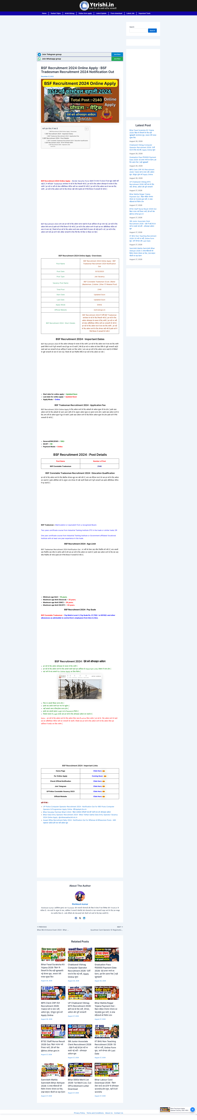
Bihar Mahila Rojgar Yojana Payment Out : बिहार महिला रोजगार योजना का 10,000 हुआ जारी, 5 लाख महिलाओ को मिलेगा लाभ (106, 1009)
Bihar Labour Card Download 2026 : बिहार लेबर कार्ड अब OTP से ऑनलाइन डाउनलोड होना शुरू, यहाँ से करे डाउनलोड (107, 1085)
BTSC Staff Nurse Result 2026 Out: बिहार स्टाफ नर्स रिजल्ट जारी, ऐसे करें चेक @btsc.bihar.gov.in (143, 211)
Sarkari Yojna (56, 13)
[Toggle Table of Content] (85, 129)
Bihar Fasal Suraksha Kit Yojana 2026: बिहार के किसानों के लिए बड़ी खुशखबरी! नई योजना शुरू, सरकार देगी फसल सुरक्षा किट (53, 970)
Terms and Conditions (95, 1113)
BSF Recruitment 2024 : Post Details (56, 138)
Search (131, 27)
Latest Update (101, 13)
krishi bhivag (69, 13)
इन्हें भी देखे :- (53, 146)
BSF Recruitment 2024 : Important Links (60, 144)
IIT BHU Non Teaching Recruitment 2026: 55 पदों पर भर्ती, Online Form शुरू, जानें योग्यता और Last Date (105, 1047)
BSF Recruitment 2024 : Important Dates (59, 134)
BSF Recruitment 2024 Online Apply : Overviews (63, 131)
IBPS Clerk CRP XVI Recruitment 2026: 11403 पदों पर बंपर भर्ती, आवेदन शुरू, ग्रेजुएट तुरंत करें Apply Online (52, 1009)
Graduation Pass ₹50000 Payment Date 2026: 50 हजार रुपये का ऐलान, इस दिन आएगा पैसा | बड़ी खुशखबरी (106, 970)
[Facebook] (76, 918)
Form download (116, 13)
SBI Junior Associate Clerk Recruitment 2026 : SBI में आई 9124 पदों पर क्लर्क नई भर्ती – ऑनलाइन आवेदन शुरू (79, 1047)
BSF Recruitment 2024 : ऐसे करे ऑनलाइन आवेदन (59, 142)
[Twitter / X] (80, 918)
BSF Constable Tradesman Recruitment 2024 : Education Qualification (68, 140)
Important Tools (144, 13)
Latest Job (130, 13)
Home (44, 13)
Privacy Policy (79, 1113)
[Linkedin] (84, 918)
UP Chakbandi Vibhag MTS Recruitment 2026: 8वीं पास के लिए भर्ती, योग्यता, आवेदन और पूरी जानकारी (141, 184)
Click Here (97, 771)
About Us (109, 1113)
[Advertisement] (80, 37)
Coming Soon (97, 776)
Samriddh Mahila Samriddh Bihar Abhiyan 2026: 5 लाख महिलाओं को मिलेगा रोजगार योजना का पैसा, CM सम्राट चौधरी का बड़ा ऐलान (53, 1085)
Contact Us (118, 1113)
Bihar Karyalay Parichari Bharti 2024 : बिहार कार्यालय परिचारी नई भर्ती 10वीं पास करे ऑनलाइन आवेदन (77, 812)
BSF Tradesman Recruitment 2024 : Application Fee (63, 136)
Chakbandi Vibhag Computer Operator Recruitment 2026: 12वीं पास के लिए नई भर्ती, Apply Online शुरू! (79, 970)
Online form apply (85, 13)
